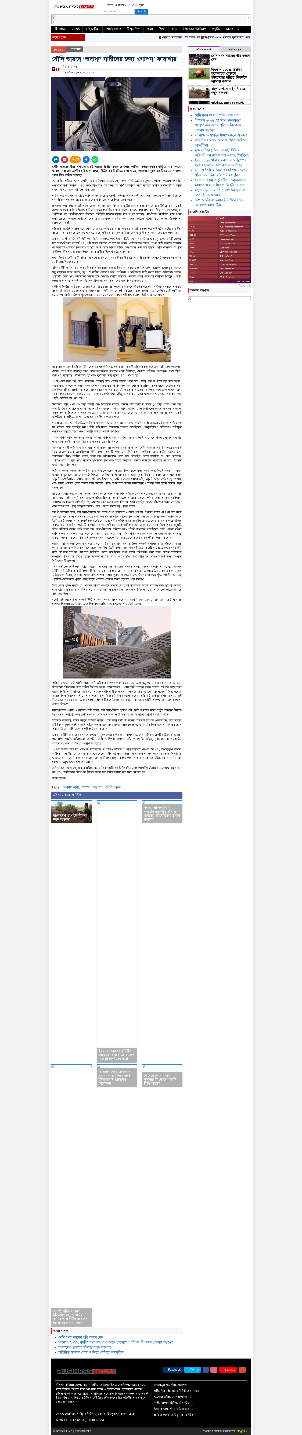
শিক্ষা (162, 29)
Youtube (229, 1369)
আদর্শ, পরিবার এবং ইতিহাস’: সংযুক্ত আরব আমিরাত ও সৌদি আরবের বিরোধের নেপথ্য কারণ (70, 1317)
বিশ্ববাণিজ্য (134, 29)
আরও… (231, 29)
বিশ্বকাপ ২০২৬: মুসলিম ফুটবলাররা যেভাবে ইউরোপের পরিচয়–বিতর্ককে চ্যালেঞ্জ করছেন (230, 37)
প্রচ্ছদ (60, 50)
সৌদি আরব (113, 787)
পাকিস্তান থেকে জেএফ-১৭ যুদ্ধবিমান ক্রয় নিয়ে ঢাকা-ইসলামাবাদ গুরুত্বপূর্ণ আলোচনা (115, 1078)
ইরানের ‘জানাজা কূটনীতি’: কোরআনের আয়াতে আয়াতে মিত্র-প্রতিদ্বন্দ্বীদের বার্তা (117, 1055)
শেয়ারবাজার (113, 29)
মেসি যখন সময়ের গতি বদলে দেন (158, 37)
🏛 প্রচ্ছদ (60, 29)
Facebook (174, 1369)
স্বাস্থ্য (174, 29)
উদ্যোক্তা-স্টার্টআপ (194, 29)
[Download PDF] (64, 159)
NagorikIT (243, 1431)
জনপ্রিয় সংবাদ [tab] (235, 49)
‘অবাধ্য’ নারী (70, 787)
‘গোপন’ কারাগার (92, 787)
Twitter (194, 1369)
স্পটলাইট (76, 49)
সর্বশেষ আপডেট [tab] (203, 49)
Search (141, 11)
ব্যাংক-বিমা (92, 29)
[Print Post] (55, 159)
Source (245, 285)
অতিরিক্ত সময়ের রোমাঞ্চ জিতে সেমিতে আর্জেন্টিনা (91, 1352)
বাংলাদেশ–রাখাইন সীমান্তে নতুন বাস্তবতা (70, 817)
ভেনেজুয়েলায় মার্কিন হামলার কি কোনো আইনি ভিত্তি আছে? (160, 1080)
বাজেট (76, 29)
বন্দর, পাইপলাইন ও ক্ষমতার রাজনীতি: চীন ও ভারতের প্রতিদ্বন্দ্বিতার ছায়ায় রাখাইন (162, 814)
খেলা (149, 29)
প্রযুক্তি (216, 29)
